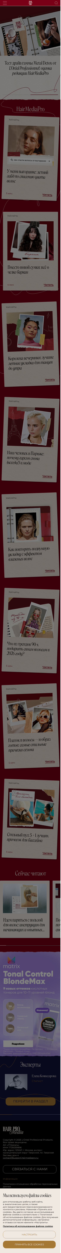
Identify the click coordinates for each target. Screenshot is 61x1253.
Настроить (28, 1234)
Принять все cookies (28, 1244)
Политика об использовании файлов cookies (28, 1226)
